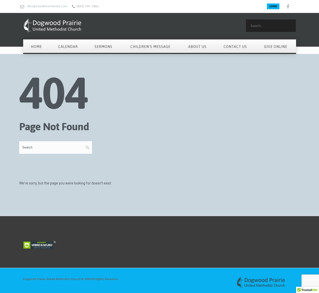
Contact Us (235, 47)
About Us (197, 47)
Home (36, 47)
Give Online (275, 47)
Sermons (103, 47)
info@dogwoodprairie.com (47, 6)
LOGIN (273, 6)
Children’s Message (150, 47)
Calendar (68, 47)
